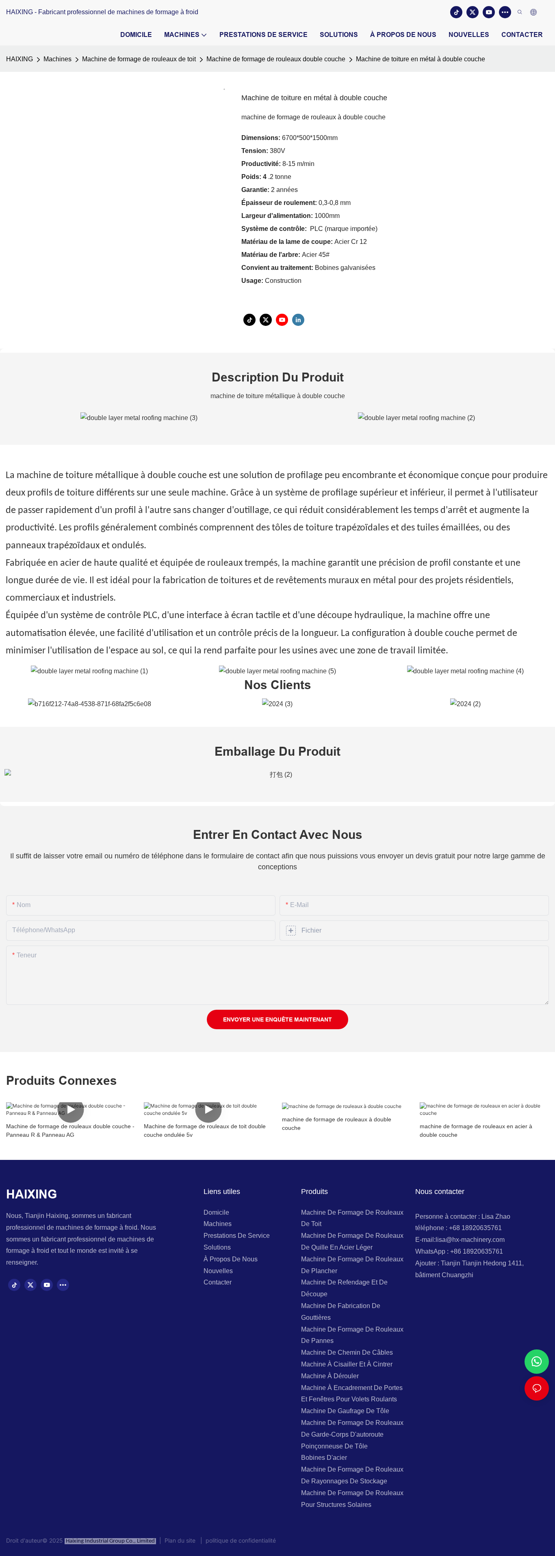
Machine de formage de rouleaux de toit (139, 59)
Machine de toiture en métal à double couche (420, 59)
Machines (57, 59)
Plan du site (181, 1540)
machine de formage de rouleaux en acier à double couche (476, 1130)
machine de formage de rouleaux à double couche (336, 1123)
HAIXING (19, 59)
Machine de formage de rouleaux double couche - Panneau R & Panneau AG (70, 1130)
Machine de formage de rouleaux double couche (275, 59)
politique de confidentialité (239, 1540)
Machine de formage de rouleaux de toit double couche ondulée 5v (205, 1130)
